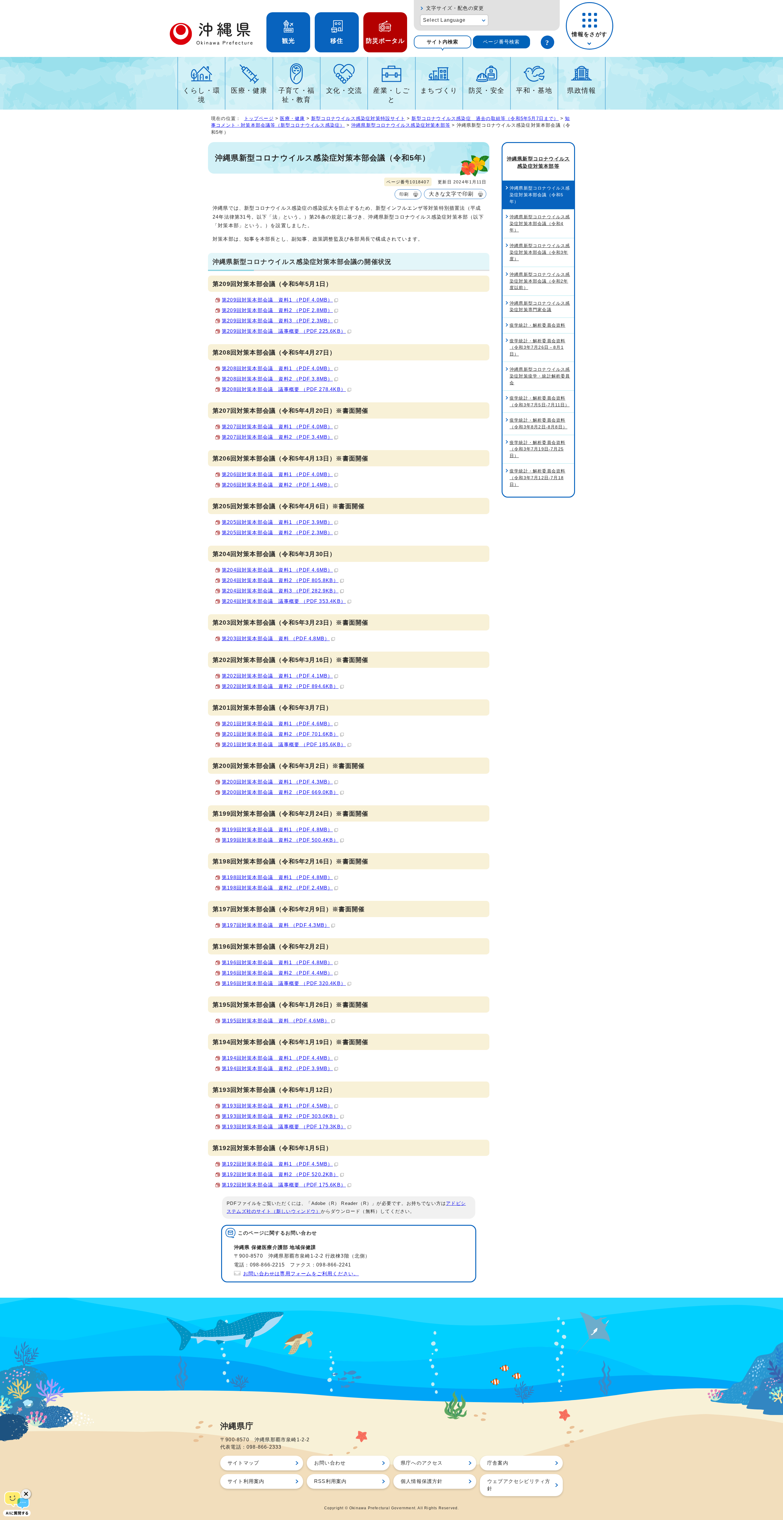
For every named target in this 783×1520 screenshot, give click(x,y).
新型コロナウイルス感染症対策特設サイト (358, 118)
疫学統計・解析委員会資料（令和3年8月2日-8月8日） (538, 423)
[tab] (442, 42)
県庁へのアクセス (422, 1462)
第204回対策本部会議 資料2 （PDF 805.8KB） (280, 580)
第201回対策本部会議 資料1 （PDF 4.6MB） (277, 723)
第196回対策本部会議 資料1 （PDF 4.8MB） (277, 962)
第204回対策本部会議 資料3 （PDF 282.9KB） (280, 590)
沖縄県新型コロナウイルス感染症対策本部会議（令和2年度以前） (540, 281)
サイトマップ (243, 1462)
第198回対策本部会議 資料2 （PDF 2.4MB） (277, 887)
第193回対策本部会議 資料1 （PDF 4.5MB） (277, 1105)
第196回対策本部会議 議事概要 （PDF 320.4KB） (284, 983)
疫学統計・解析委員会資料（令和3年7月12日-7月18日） (537, 477)
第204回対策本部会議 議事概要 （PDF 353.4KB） (284, 601)
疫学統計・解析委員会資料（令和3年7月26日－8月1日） (537, 347)
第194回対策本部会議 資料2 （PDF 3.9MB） (277, 1068)
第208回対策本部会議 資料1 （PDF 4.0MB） (277, 368)
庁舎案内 (497, 1462)
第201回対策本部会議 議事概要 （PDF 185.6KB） (284, 744)
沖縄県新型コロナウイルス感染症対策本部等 (400, 125)
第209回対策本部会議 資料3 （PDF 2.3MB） (277, 320)
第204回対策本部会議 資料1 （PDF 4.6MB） (277, 570)
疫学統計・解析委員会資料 (537, 325)
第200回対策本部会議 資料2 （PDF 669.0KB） (280, 792)
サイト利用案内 (246, 1481)
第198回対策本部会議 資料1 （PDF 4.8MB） (277, 877)
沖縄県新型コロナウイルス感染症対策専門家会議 (540, 306)
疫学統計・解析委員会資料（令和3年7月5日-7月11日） (540, 401)
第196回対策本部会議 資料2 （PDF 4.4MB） (277, 973)
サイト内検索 (442, 41)
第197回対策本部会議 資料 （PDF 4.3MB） (276, 925)
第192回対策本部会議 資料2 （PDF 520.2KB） (280, 1174)
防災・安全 (487, 90)
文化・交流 (344, 90)
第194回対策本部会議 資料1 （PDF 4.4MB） (277, 1058)
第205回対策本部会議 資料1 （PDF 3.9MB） (277, 522)
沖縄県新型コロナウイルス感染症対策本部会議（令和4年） (540, 223)
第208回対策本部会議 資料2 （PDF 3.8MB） (277, 379)
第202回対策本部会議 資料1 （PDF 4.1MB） (277, 676)
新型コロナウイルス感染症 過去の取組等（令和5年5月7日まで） (484, 118)
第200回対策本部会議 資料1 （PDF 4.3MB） (277, 781)
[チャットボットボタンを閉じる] (26, 1494)
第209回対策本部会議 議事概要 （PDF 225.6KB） (284, 331)
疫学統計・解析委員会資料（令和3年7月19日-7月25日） (537, 449)
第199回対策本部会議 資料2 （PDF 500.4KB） (280, 840)
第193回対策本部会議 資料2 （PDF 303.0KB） (280, 1116)
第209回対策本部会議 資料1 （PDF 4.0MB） (277, 300)
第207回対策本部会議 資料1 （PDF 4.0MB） (277, 426)
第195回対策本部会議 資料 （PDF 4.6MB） (276, 1020)
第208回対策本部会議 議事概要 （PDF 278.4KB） (284, 389)
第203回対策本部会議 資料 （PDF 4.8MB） (276, 638)
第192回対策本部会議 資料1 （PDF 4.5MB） (277, 1164)
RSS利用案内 (330, 1481)
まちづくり (439, 90)
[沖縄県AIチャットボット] (17, 1503)
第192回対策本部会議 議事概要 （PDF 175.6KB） (284, 1184)
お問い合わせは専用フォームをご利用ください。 (301, 1273)
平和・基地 (534, 90)
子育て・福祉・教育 (296, 95)
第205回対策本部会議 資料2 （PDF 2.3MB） (277, 532)
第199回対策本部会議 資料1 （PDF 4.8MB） (277, 829)
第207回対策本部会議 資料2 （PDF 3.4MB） (277, 437)
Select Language (444, 20)
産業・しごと (391, 95)
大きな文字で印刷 (451, 194)
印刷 (404, 194)
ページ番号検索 (501, 41)
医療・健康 (249, 90)
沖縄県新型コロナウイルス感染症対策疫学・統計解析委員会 (540, 376)
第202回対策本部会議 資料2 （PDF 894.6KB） (280, 686)
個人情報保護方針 (422, 1481)
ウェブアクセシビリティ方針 (518, 1485)
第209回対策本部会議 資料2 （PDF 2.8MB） (277, 310)
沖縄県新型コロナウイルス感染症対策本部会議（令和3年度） (540, 252)
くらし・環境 (201, 95)
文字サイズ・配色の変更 (455, 8)
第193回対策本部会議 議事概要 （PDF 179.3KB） (284, 1126)
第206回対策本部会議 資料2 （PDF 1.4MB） (277, 484)
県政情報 (581, 90)
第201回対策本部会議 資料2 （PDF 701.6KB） (280, 734)
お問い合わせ (330, 1462)
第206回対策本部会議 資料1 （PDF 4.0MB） (277, 474)
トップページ (259, 118)
